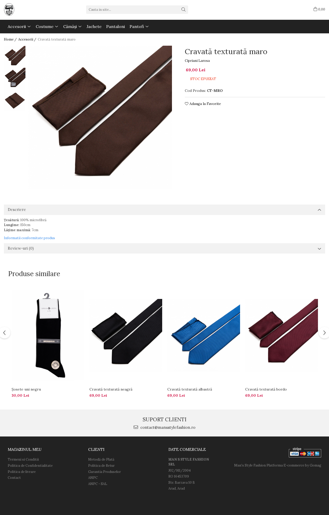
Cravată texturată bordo (266, 389)
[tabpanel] (100, 117)
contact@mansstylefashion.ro (167, 427)
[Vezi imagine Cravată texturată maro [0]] (14, 56)
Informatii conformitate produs (29, 238)
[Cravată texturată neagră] (125, 335)
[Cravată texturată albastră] (203, 335)
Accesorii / (27, 39)
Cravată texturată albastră (189, 389)
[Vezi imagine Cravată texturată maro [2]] (14, 100)
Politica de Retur (101, 465)
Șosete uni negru (26, 389)
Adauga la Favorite (204, 103)
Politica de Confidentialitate (30, 465)
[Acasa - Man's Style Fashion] (29, 9)
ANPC (93, 477)
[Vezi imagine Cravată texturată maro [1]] (14, 78)
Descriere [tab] (17, 209)
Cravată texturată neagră (110, 389)
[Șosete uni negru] (48, 335)
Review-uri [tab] (21, 248)
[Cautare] (183, 9)
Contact (14, 477)
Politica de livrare (22, 472)
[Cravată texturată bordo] (281, 335)
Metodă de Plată (101, 459)
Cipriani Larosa (197, 61)
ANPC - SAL (97, 484)
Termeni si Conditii (23, 459)
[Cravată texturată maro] (100, 117)
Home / (10, 39)
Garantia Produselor (104, 472)
